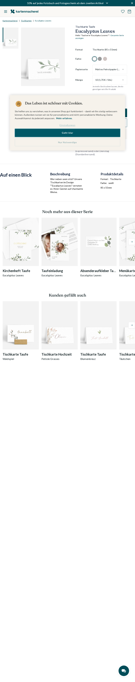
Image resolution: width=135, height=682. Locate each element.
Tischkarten (26, 20)
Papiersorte (81, 69)
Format (79, 49)
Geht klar (67, 132)
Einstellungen (67, 125)
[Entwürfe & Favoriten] (123, 12)
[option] (94, 59)
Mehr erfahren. (64, 118)
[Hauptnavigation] (6, 12)
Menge (79, 79)
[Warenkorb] (129, 12)
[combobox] (110, 69)
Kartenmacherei (10, 20)
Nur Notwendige (67, 142)
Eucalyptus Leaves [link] (43, 20)
